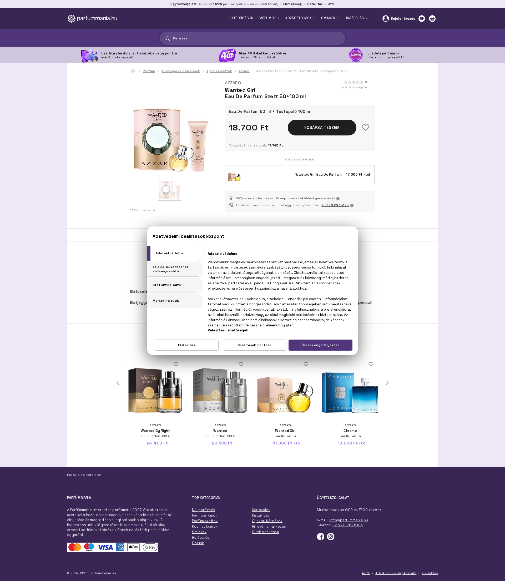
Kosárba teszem (322, 127)
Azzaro (244, 71)
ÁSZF (366, 573)
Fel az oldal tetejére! (84, 475)
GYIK (331, 4)
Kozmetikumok (205, 526)
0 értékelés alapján (354, 87)
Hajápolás (200, 537)
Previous (117, 382)
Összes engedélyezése (320, 345)
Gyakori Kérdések (267, 521)
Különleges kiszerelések (180, 71)
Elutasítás (186, 345)
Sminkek (199, 532)
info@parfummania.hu (348, 520)
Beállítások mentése (254, 345)
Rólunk (198, 543)
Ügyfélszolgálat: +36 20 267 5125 (196, 4)
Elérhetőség (292, 4)
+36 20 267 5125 (335, 205)
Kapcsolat (261, 510)
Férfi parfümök (205, 515)
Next (387, 382)
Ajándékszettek (219, 71)
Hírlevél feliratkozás (269, 526)
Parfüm (149, 71)
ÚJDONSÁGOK (241, 18)
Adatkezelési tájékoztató (395, 573)
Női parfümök (203, 510)
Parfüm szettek (205, 521)
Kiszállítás (315, 4)
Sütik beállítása (265, 532)
